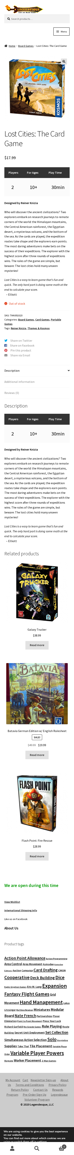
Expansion (54, 985)
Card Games (42, 319)
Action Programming (56, 958)
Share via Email (20, 355)
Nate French (25, 1015)
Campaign (27, 970)
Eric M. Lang (34, 987)
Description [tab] (12, 370)
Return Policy (20, 1090)
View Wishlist (12, 902)
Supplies (10, 1046)
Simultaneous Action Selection (25, 1040)
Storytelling (62, 1040)
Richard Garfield (13, 1026)
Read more (37, 645)
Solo (52, 1039)
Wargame (8, 1060)
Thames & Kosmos (39, 328)
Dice (60, 977)
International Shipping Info (20, 910)
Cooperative (17, 977)
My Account (13, 1080)
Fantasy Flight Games (26, 994)
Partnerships (44, 1016)
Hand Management (41, 1002)
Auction (17, 970)
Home (12, 46)
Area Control (13, 964)
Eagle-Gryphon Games (15, 986)
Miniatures (42, 1009)
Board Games (26, 46)
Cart (25, 1080)
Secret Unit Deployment (29, 1032)
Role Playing (52, 1026)
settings (42, 1141)
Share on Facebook (22, 345)
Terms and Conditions (30, 1085)
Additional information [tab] (19, 382)
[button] (64, 62)
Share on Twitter (21, 340)
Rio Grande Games (32, 1027)
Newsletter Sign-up (43, 1080)
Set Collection (56, 1032)
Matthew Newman (24, 1010)
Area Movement (32, 964)
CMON (62, 970)
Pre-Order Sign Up (34, 1094)
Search (37, 1148)
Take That (23, 1046)
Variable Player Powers (37, 1053)
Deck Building (42, 977)
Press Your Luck (52, 1021)
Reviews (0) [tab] (11, 393)
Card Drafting (46, 969)
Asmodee (48, 964)
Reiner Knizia (18, 328)
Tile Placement (41, 1046)
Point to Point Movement (29, 1021)
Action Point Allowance (24, 958)
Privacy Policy (57, 1085)
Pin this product (20, 350)
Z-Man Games (49, 1060)
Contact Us (40, 1090)
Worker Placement (27, 1060)
